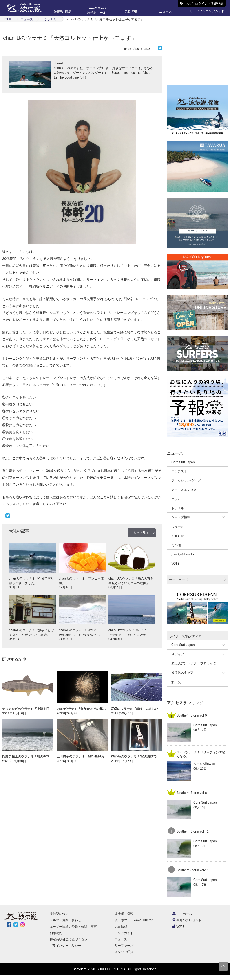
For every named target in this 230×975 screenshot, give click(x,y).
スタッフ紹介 (124, 951)
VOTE (180, 926)
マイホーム (184, 913)
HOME (7, 19)
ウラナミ (50, 19)
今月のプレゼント (188, 920)
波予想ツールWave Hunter (134, 920)
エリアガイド (124, 932)
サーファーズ (124, 945)
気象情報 (121, 926)
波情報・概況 (124, 913)
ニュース (26, 19)
